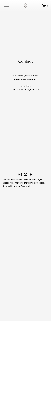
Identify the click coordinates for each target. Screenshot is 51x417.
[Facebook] (31, 174)
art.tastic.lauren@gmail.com (25, 89)
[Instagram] (20, 174)
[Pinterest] (25, 174)
